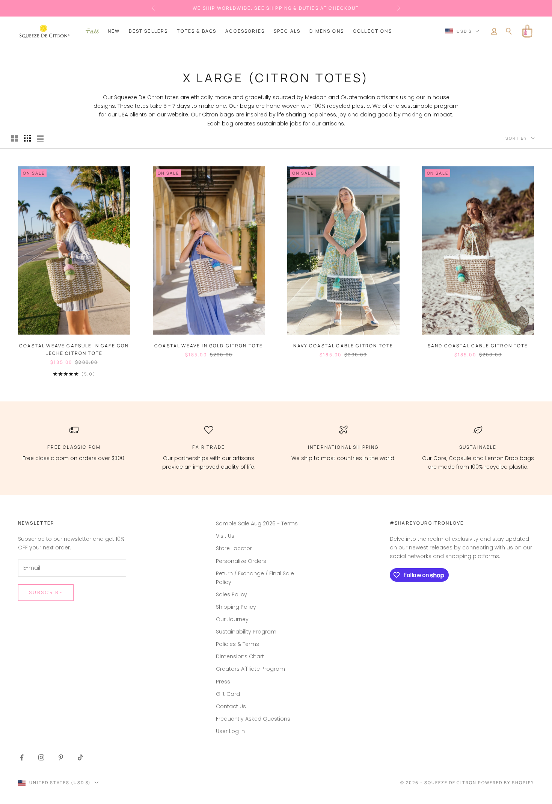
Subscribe (46, 592)
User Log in (230, 731)
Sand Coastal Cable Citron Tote (478, 345)
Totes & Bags (196, 31)
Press (223, 681)
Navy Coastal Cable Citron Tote (343, 345)
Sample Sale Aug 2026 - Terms (257, 523)
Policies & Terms (237, 644)
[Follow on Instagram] (41, 757)
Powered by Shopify (506, 782)
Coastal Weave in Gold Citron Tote (208, 345)
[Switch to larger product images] (14, 138)
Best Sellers (148, 31)
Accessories (245, 31)
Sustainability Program (246, 631)
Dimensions (326, 31)
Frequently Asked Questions (253, 719)
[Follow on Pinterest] (61, 757)
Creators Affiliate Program (250, 669)
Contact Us (231, 706)
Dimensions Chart (240, 656)
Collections (372, 31)
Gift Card (228, 694)
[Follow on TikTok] (80, 757)
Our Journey (232, 619)
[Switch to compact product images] (40, 138)
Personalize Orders (241, 561)
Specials (287, 31)
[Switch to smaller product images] (27, 138)
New (114, 31)
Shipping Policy (236, 607)
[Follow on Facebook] (22, 757)
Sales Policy (231, 594)
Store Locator (234, 548)
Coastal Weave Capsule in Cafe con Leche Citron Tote (74, 349)
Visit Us (225, 536)
